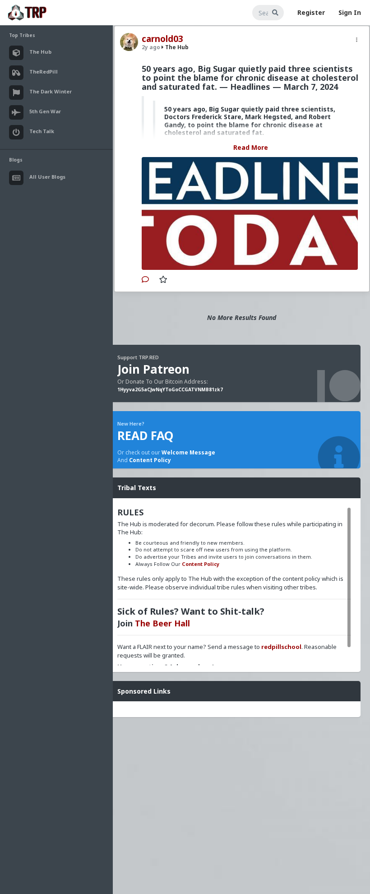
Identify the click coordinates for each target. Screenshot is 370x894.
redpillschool (281, 647)
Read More (250, 147)
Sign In (349, 12)
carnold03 (162, 39)
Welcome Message (188, 452)
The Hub (176, 47)
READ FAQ (145, 435)
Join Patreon (153, 369)
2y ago (151, 47)
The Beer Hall (162, 623)
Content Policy (150, 460)
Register (311, 12)
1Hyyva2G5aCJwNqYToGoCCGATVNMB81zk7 (170, 389)
